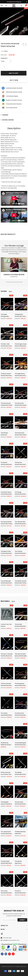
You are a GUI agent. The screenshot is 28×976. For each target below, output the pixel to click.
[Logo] (14, 5)
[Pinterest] (9, 954)
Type (2, 51)
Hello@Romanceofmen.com (11, 940)
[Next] (26, 21)
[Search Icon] (6, 5)
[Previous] (1, 21)
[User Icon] (21, 5)
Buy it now (14, 80)
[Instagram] (5, 954)
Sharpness (4, 58)
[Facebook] (2, 954)
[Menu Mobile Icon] (2, 5)
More (10, 291)
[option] (14, 21)
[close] (26, 2)
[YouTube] (13, 954)
